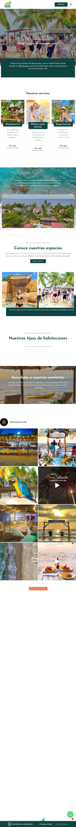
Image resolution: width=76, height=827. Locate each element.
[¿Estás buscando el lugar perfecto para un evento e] (19, 447)
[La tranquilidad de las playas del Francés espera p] (19, 561)
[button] (70, 814)
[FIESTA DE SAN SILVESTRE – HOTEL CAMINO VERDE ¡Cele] (57, 485)
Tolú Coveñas (24, 66)
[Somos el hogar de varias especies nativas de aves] (19, 485)
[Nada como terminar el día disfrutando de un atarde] (57, 523)
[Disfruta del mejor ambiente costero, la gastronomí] (57, 561)
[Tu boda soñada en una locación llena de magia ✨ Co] (19, 523)
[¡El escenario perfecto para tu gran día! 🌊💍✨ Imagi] (57, 447)
